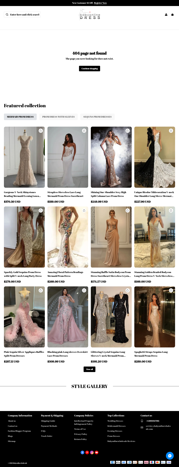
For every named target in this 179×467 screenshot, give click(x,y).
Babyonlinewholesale (20, 463)
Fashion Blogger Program (19, 431)
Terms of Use (80, 429)
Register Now (100, 2)
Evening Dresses (114, 431)
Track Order (46, 436)
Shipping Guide (48, 421)
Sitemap (11, 441)
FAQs (43, 431)
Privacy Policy (80, 434)
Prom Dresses (113, 436)
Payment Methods (49, 426)
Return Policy (80, 439)
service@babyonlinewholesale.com (158, 427)
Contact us (12, 426)
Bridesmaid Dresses (116, 426)
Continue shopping (90, 68)
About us (12, 421)
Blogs (10, 436)
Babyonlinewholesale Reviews (121, 441)
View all (89, 369)
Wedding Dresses (115, 421)
